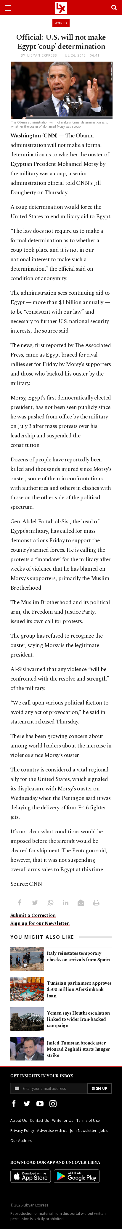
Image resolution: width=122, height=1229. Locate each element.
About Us (18, 1120)
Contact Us (39, 1120)
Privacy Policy (22, 1130)
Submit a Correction (33, 915)
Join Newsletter (83, 1130)
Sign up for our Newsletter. (40, 923)
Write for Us (62, 1120)
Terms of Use (88, 1120)
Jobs (103, 1130)
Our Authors (21, 1140)
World (61, 23)
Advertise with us (52, 1130)
